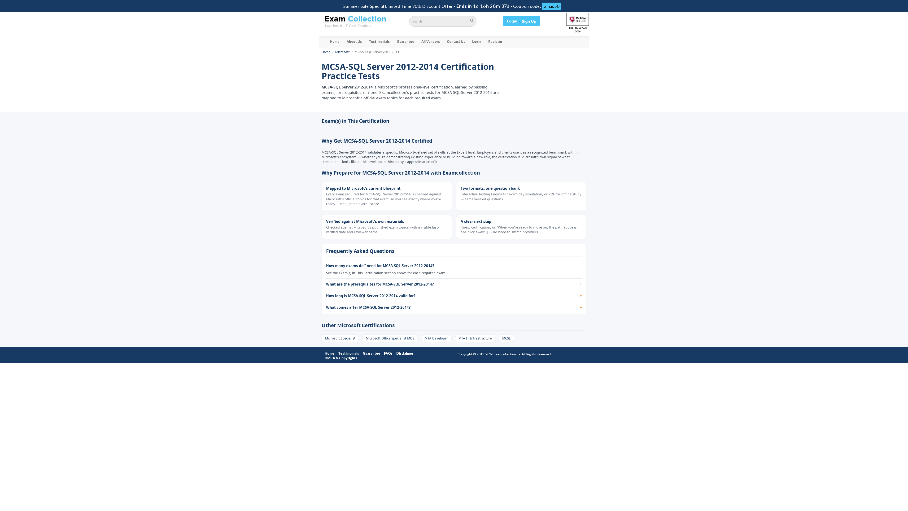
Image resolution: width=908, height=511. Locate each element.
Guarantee (405, 42)
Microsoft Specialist (340, 338)
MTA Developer (436, 338)
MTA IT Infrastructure (475, 338)
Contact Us (456, 42)
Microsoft (342, 52)
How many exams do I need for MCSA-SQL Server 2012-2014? (380, 265)
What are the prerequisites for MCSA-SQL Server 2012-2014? (380, 284)
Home (335, 42)
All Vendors (430, 42)
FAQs (388, 353)
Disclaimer (404, 353)
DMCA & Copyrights (341, 358)
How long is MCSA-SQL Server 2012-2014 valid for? (370, 295)
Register (495, 42)
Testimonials (379, 42)
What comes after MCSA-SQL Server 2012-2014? (368, 307)
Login (476, 42)
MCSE (506, 338)
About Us (354, 42)
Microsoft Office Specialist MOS (390, 338)
